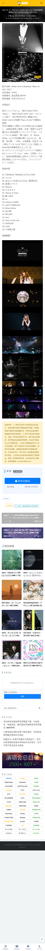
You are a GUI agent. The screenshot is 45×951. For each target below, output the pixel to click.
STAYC (36, 813)
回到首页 (5, 949)
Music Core (37, 802)
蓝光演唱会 (32, 16)
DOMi (36, 18)
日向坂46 (37, 829)
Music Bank (23, 802)
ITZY (23, 790)
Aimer (14, 86)
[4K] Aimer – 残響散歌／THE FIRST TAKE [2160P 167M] (32, 635)
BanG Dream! (9, 782)
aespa (23, 778)
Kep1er (37, 794)
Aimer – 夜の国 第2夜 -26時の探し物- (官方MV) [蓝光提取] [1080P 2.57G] (11, 635)
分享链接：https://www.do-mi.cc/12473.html (27, 506)
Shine (4, 138)
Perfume (23, 809)
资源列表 (17, 949)
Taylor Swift (37, 817)
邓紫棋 (37, 833)
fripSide (37, 786)
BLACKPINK (9, 786)
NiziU (37, 806)
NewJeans (9, 806)
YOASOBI (36, 825)
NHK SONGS (23, 806)
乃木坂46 (9, 829)
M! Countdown (37, 798)
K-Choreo (23, 794)
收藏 (10, 505)
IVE (9, 794)
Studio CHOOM (9, 817)
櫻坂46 (9, 833)
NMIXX (9, 809)
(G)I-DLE (9, 778)
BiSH (37, 782)
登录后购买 (23, 480)
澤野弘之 (23, 833)
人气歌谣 (23, 829)
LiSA (23, 798)
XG (23, 825)
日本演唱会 (21, 16)
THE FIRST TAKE (9, 821)
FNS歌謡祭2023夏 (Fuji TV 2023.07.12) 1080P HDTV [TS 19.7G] (32, 665)
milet (9, 802)
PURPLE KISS (36, 809)
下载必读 (28, 949)
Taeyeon (23, 817)
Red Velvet (9, 813)
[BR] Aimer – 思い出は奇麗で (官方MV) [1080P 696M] (11, 605)
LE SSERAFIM (9, 798)
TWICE (37, 821)
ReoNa (23, 813)
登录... (6, 692)
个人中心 (39, 949)
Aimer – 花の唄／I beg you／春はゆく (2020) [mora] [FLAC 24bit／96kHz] (11, 665)
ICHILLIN (9, 790)
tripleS (23, 821)
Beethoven (23, 782)
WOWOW (9, 825)
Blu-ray (12, 16)
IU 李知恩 (37, 790)
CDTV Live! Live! (23, 786)
